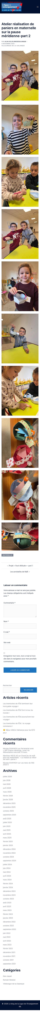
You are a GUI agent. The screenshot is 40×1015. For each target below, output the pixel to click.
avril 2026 (7, 788)
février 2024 (8, 883)
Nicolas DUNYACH (10, 748)
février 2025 (8, 841)
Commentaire (9, 603)
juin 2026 (6, 780)
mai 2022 (6, 937)
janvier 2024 (8, 887)
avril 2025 (7, 834)
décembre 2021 (9, 952)
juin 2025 (6, 826)
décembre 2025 (9, 803)
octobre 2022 (8, 926)
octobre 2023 (8, 899)
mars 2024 (7, 880)
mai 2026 (6, 784)
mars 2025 (7, 838)
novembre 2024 (9, 853)
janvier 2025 (8, 845)
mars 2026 (7, 792)
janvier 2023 (8, 918)
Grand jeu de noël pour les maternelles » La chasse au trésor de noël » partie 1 (19, 757)
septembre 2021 (9, 964)
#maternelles (7, 555)
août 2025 (7, 819)
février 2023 (8, 914)
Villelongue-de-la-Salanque (13, 45)
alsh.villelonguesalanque (15, 41)
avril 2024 (7, 876)
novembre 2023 (9, 895)
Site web (7, 642)
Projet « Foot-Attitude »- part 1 (21, 566)
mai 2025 (6, 830)
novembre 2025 (9, 807)
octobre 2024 (8, 857)
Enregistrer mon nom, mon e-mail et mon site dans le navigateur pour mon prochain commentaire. (20, 659)
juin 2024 (6, 868)
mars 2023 (7, 910)
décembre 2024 (9, 849)
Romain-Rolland (9, 980)
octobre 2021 (8, 960)
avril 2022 (7, 941)
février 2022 (8, 948)
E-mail (7, 632)
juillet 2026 (7, 776)
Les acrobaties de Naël (19, 572)
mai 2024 (6, 872)
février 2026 (8, 796)
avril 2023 (7, 906)
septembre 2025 (9, 815)
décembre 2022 (9, 922)
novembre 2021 (9, 956)
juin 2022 (6, 933)
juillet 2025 (7, 822)
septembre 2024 (9, 861)
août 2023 (7, 903)
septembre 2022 (9, 929)
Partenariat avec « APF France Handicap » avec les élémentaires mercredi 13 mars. (18, 750)
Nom (6, 621)
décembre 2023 (9, 891)
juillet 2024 (7, 864)
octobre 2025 (8, 811)
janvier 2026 (8, 799)
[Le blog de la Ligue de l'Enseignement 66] (12, 6)
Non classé (7, 976)
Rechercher (7, 685)
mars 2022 (7, 945)
